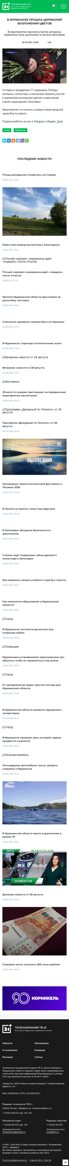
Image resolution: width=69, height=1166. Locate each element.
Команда (39, 1050)
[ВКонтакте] (9, 141)
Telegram (39, 121)
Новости (7, 1043)
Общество (20, 130)
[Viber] (22, 141)
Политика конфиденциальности (14, 1160)
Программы (41, 1043)
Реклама (7, 1057)
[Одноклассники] (13, 141)
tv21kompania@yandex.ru (13, 1132)
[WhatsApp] (27, 141)
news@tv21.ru (52, 1132)
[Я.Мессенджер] (4, 141)
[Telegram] (18, 141)
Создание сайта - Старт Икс (40, 1160)
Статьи (38, 1057)
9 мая (7, 130)
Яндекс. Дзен (55, 121)
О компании (9, 1050)
